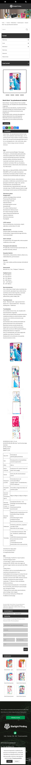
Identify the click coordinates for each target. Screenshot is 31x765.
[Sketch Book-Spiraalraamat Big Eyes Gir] (21, 663)
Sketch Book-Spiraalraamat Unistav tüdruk (9, 696)
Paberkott (4, 53)
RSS (13, 736)
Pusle (3, 43)
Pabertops (4, 50)
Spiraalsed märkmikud (9, 613)
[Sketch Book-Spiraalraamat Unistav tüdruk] (9, 689)
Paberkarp (4, 40)
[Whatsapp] (15, 732)
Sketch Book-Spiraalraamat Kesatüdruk (22, 696)
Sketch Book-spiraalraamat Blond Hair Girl (9, 683)
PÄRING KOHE (15, 718)
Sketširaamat (21, 22)
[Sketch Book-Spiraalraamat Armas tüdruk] (21, 676)
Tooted (8, 22)
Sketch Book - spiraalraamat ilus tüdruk (9, 669)
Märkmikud (13, 22)
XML (16, 736)
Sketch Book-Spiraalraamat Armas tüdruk (22, 683)
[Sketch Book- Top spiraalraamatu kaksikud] (15, 81)
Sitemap (9, 736)
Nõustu (16, 761)
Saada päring (6, 123)
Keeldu (9, 761)
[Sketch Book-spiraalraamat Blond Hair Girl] (9, 676)
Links (5, 736)
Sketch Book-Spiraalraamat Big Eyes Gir (22, 669)
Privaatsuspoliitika (22, 736)
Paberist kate (5, 56)
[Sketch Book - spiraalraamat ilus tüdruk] (9, 663)
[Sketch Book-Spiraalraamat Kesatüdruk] (21, 689)
